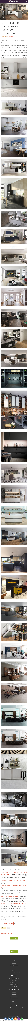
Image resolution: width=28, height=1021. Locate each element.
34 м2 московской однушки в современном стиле (13, 903)
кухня (8, 927)
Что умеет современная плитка (9, 896)
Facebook (14, 992)
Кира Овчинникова (4, 36)
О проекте (14, 963)
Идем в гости (14, 980)
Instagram (14, 999)
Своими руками (14, 984)
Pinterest (14, 1001)
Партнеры (14, 967)
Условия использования (14, 972)
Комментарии (14, 938)
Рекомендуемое (6, 933)
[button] (26, 1)
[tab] (14, 1)
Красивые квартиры (14, 978)
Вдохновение (11, 36)
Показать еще (14, 951)
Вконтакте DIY (14, 996)
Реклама (14, 970)
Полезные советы (14, 982)
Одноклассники (14, 998)
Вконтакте (14, 994)
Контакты (14, 968)
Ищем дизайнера (14, 965)
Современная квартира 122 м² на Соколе (13, 880)
